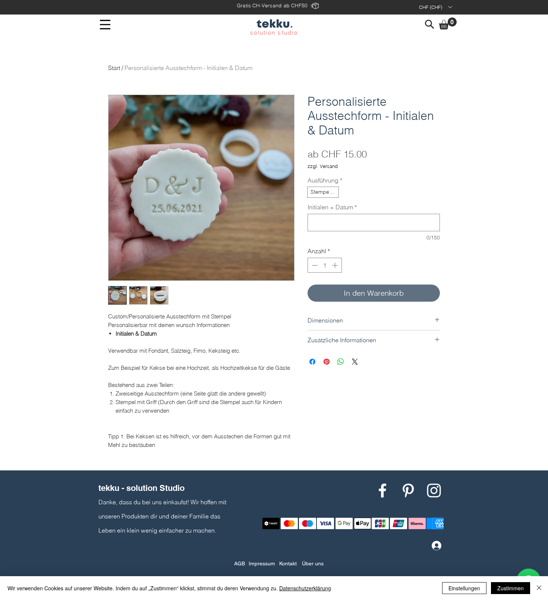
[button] (435, 7)
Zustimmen (510, 588)
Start (114, 68)
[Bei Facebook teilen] (312, 361)
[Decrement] (314, 265)
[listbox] (435, 7)
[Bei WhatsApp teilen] (340, 361)
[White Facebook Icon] (382, 490)
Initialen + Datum (332, 207)
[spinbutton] (324, 265)
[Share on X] (354, 361)
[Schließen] (539, 588)
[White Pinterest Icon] (408, 490)
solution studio (274, 32)
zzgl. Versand (323, 166)
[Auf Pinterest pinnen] (326, 361)
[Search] (429, 24)
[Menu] (105, 24)
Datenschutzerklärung (305, 588)
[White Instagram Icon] (434, 490)
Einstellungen (464, 588)
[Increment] (335, 265)
